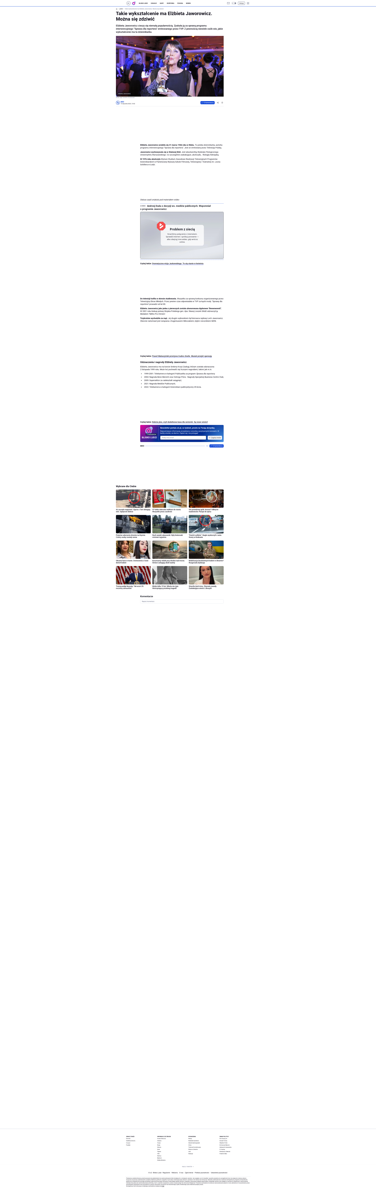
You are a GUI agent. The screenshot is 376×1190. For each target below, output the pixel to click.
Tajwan (159, 1151)
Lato (189, 1151)
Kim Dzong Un (223, 1138)
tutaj (163, 1186)
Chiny (189, 1145)
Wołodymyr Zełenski (225, 1151)
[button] (233, 3)
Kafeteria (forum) (130, 1140)
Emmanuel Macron (225, 1145)
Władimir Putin (223, 1143)
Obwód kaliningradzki (194, 1143)
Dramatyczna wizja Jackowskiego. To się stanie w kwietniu (177, 263)
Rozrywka (170, 3)
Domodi (128, 1138)
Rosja (158, 1145)
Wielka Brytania (161, 1160)
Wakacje (190, 1153)
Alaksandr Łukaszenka (225, 1147)
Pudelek (128, 1145)
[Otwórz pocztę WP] (228, 3)
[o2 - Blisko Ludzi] (135, 3)
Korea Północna (161, 1138)
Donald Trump (223, 1140)
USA (158, 1153)
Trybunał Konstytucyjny (194, 1147)
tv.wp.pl (128, 1143)
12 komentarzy (208, 103)
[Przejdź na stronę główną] (129, 5)
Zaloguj (241, 3)
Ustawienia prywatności (218, 1173)
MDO (122, 102)
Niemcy (159, 1156)
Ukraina (159, 1140)
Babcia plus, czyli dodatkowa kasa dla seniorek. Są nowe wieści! (180, 422)
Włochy (159, 1147)
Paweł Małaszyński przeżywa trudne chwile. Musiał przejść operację (182, 356)
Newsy (190, 1138)
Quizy (162, 3)
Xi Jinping (222, 1149)
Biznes (188, 3)
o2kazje (154, 3)
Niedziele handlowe (193, 1140)
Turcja (158, 1143)
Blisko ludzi (143, 3)
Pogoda (180, 3)
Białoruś (159, 1158)
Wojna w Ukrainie (193, 1149)
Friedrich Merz (223, 1153)
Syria (158, 1149)
